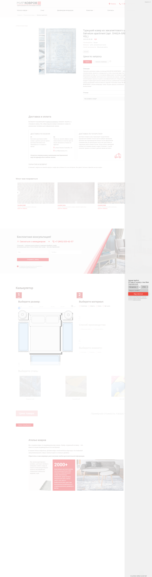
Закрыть (147, 2)
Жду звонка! (138, 294)
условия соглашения (137, 299)
